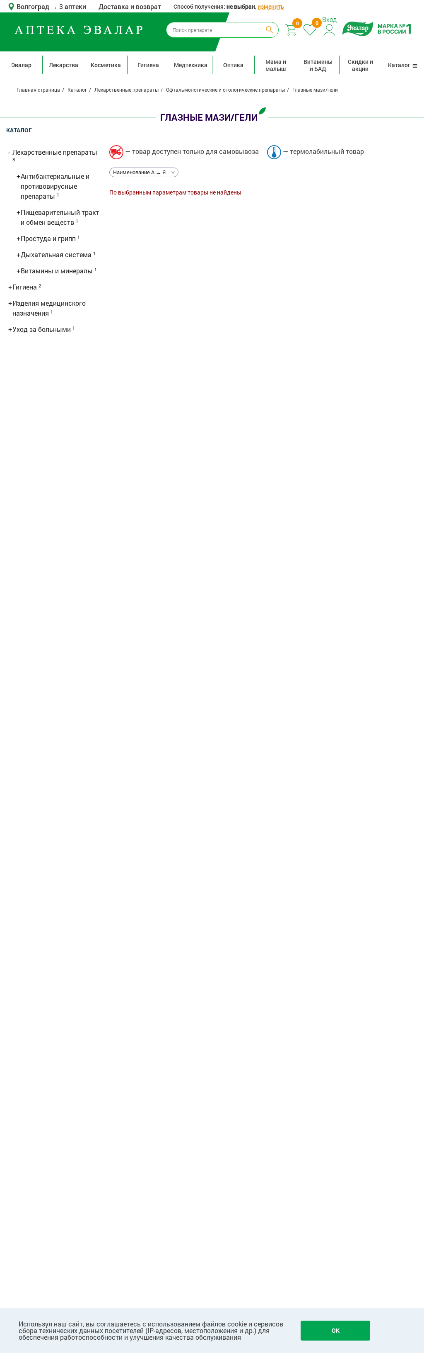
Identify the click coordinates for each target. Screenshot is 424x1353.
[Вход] (330, 28)
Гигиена (148, 65)
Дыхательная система (57, 254)
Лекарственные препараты (54, 152)
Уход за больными (42, 329)
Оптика (233, 65)
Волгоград (34, 6)
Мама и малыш (275, 65)
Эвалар (21, 65)
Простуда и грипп (49, 238)
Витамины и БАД (318, 65)
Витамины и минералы (57, 270)
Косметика (106, 65)
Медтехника (190, 65)
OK (336, 1330)
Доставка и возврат (130, 6)
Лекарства (63, 65)
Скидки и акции (360, 65)
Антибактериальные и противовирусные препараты (55, 186)
